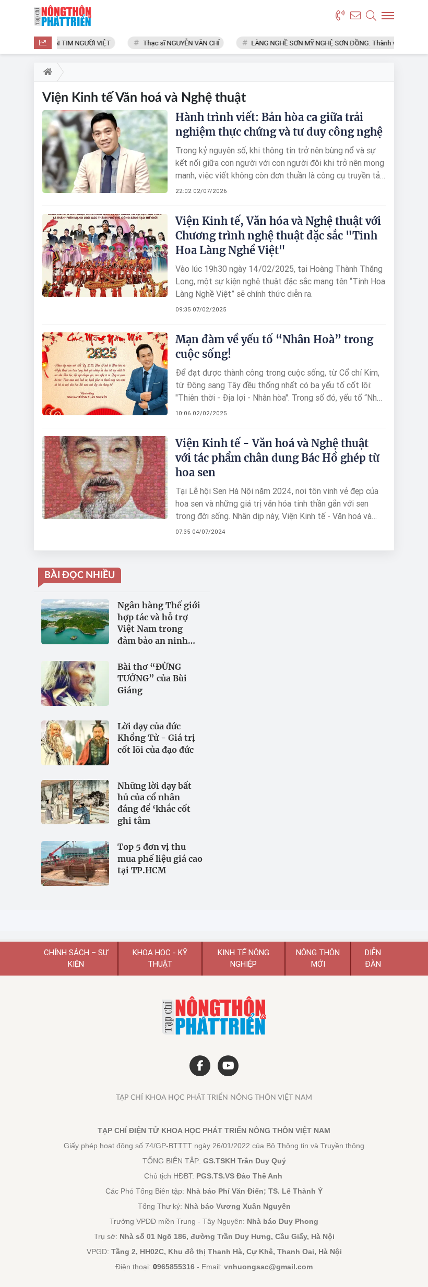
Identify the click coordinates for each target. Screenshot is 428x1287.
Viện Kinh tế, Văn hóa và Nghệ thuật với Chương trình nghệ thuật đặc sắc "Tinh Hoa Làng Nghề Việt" (278, 235)
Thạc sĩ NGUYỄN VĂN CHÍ (172, 43)
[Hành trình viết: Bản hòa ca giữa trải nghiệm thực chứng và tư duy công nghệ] (105, 151)
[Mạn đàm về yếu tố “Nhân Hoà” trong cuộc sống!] (105, 373)
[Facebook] (199, 1065)
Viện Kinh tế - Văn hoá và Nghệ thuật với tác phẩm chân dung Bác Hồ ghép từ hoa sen (277, 458)
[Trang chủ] (45, 72)
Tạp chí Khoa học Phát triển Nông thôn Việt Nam (214, 1097)
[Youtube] (228, 1065)
